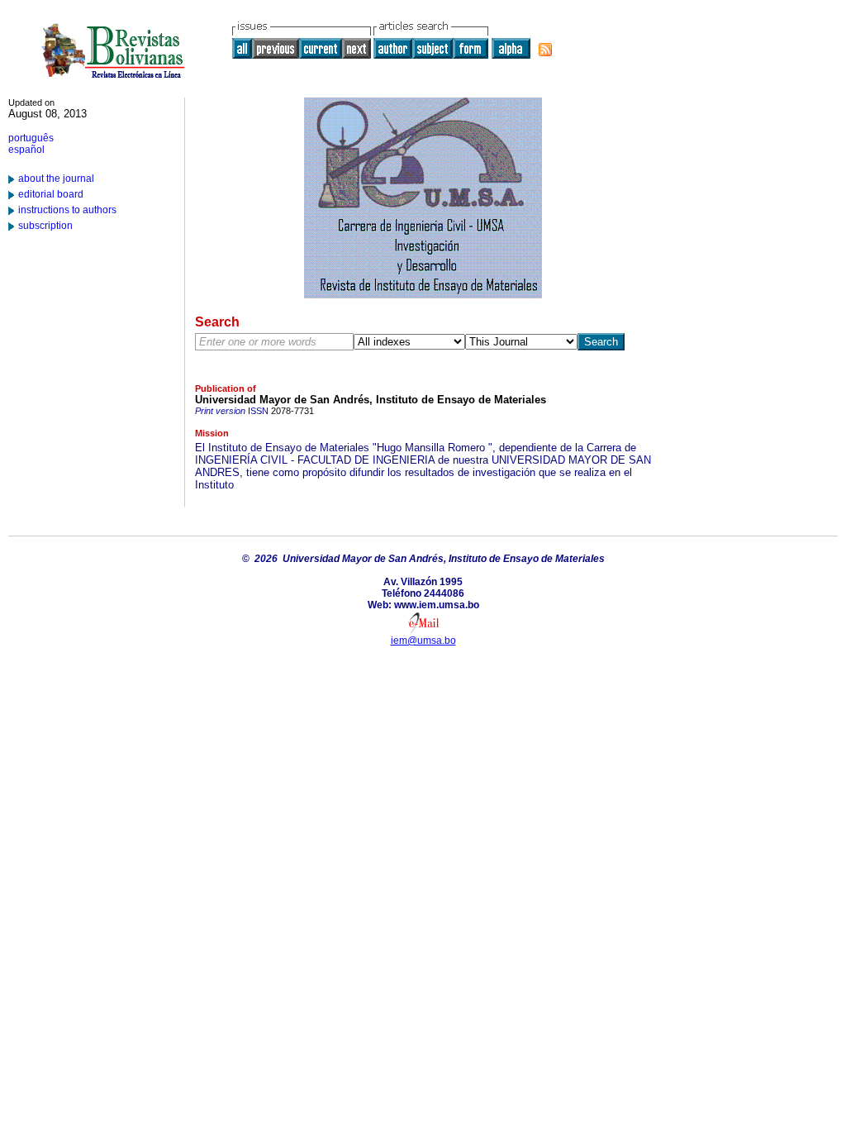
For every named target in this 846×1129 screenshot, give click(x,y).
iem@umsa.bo (423, 640)
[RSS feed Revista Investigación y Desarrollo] (545, 49)
